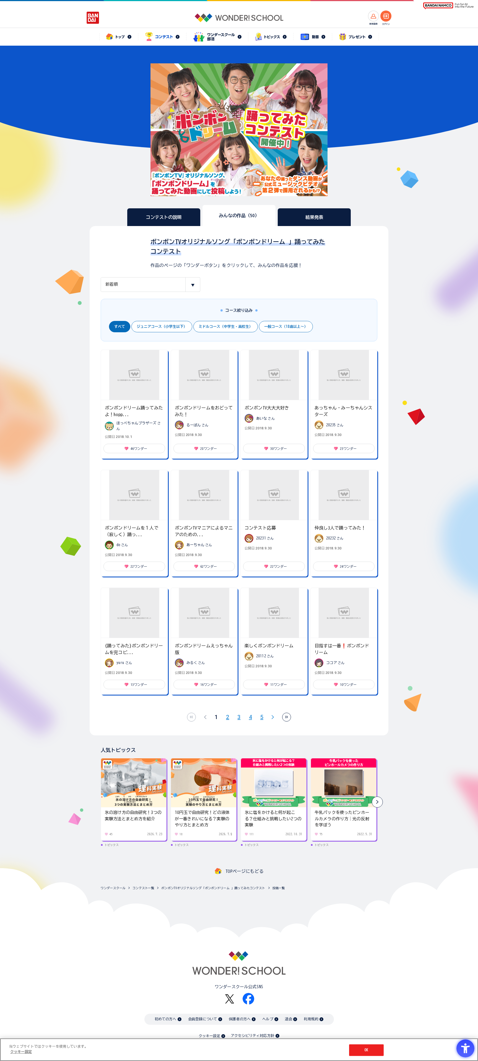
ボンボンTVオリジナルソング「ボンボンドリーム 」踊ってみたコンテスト (213, 887)
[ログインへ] (385, 16)
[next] (273, 717)
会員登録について (202, 1019)
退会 (288, 1019)
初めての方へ (165, 1019)
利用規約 (311, 1019)
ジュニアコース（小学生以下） (162, 326)
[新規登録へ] (373, 16)
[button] (377, 802)
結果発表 (314, 217)
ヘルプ (267, 1019)
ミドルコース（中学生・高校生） (226, 326)
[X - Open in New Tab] (229, 998)
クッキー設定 (209, 1036)
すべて (119, 326)
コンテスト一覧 (143, 887)
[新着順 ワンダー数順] (150, 284)
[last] (286, 717)
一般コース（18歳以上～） (286, 326)
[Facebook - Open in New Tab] (248, 999)
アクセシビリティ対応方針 (252, 1035)
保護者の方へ (240, 1019)
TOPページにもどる (244, 871)
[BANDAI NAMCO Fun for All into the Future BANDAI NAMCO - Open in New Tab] (448, 5)
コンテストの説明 (163, 217)
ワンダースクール (113, 887)
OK (366, 1050)
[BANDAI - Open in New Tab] (93, 18)
